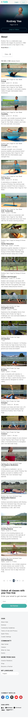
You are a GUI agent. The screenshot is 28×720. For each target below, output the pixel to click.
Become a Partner (6, 666)
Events (3, 653)
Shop (2, 663)
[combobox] (10, 673)
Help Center (4, 644)
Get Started (14, 606)
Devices (3, 625)
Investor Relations (6, 660)
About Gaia (4, 622)
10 (17, 580)
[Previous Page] (7, 580)
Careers (3, 647)
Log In (23, 2)
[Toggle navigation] (1, 2)
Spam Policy (5, 633)
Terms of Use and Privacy (9, 631)
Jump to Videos (14, 29)
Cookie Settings (6, 636)
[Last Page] (23, 580)
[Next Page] (20, 580)
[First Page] (4, 580)
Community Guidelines (8, 628)
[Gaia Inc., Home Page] (5, 2)
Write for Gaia (5, 650)
